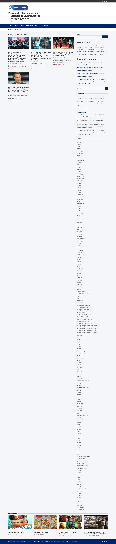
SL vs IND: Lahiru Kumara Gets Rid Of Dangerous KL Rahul (90, 47)
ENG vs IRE (79, 280)
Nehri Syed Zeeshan (81, 63)
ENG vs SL (79, 287)
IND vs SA (79, 348)
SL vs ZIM (79, 452)
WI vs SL (78, 481)
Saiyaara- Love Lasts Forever (16, 532)
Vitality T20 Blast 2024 (82, 468)
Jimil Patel (63, 57)
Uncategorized (80, 463)
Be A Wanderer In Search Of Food (42, 532)
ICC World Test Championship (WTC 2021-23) (87, 325)
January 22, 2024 (34, 61)
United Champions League (83, 465)
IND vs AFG (79, 339)
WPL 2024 (79, 483)
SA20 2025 (79, 431)
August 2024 (79, 183)
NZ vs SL (79, 399)
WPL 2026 (79, 486)
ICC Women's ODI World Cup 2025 (84, 319)
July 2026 (79, 142)
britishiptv (79, 73)
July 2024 (79, 185)
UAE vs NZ (79, 460)
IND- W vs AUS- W (81, 351)
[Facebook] (101, 1)
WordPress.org (80, 509)
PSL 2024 (79, 417)
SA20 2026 (79, 433)
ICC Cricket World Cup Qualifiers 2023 (85, 311)
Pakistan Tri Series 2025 (82, 415)
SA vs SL (78, 426)
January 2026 (80, 153)
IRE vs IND (79, 369)
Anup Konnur (18, 63)
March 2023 (79, 212)
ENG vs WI (79, 289)
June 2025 (79, 166)
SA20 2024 (79, 429)
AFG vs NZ (79, 224)
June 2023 (79, 208)
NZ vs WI (79, 401)
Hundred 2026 (80, 303)
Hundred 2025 (80, 302)
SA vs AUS (79, 421)
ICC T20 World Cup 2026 (82, 318)
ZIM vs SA (79, 497)
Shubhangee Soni (69, 535)
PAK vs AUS (79, 406)
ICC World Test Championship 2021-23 (85, 327)
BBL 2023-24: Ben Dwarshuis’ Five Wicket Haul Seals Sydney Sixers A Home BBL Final (63, 54)
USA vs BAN (79, 467)
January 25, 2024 (11, 63)
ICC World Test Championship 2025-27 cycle (87, 330)
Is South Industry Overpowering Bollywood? (95, 79)
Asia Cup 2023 (80, 233)
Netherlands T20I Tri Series (83, 387)
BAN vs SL (79, 261)
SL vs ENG (79, 444)
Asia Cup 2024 (80, 234)
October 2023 (80, 201)
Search (78, 34)
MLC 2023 (79, 382)
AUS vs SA (79, 247)
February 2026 (80, 151)
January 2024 (80, 196)
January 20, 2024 (56, 57)
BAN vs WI (79, 263)
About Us (37, 25)
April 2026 (79, 148)
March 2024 (79, 192)
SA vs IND (79, 422)
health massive (80, 79)
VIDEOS (22, 25)
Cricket (16, 25)
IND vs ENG (79, 344)
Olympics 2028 (80, 403)
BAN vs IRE (79, 252)
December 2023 (80, 198)
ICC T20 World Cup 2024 (82, 316)
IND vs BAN (79, 343)
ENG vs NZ (79, 282)
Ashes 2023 (79, 227)
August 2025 (79, 162)
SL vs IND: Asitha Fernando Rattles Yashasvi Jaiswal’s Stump (90, 46)
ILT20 (78, 334)
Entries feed (79, 505)
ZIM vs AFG (79, 490)
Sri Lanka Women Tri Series (83, 456)
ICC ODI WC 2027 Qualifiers (83, 312)
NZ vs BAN (79, 392)
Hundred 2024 (80, 300)
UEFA (78, 461)
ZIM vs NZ (79, 493)
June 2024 (79, 187)
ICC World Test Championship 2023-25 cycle (87, 328)
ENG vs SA (79, 286)
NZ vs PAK (79, 396)
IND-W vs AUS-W (80, 355)
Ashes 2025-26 (80, 229)
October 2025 (80, 158)
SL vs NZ (79, 447)
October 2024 (80, 180)
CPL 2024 (79, 272)
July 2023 (79, 206)
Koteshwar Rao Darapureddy (23, 93)
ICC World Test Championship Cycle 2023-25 (87, 332)
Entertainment (29, 25)
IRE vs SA (79, 373)
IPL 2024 (79, 360)
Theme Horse (61, 541)
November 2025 (80, 157)
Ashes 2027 (79, 231)
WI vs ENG (79, 476)
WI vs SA (79, 479)
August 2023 (79, 205)
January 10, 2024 (87, 535)
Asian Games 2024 (81, 240)
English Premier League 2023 (83, 293)
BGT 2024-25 (80, 268)
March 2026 (79, 150)
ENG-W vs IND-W (81, 291)
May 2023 (79, 210)
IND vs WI (79, 350)
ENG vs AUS (79, 277)
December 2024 (80, 176)
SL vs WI (78, 451)
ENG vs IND (79, 279)
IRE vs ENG (79, 367)
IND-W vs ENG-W (81, 357)
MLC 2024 (79, 383)
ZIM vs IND (79, 491)
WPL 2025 (79, 484)
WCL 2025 (79, 470)
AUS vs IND (79, 243)
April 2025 (79, 169)
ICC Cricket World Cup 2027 (83, 309)
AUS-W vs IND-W (80, 250)
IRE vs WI (79, 374)
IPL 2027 (79, 366)
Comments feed (80, 507)
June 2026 (79, 144)
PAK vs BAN (79, 408)
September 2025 (80, 160)
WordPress (76, 541)
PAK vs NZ (79, 412)
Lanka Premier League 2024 (83, 380)
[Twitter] (105, 1)
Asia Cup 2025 (80, 236)
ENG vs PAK (79, 284)
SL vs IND (79, 445)
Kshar (17, 534)
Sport (78, 454)
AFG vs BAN (79, 222)
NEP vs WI (79, 385)
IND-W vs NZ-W (80, 358)
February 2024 (80, 194)
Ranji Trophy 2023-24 (82, 419)
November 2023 (80, 199)
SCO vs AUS (79, 435)
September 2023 (80, 203)
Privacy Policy (45, 25)
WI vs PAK (79, 477)
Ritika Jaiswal (42, 534)
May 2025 (79, 167)
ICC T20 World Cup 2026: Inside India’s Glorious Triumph (90, 49)
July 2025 (79, 164)
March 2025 (79, 171)
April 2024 (79, 190)
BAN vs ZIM (79, 264)
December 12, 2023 (12, 93)
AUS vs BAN (79, 241)
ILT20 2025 (79, 335)
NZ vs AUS (79, 390)
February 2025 (80, 173)
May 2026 (79, 146)
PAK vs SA (79, 413)
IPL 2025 (79, 362)
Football (78, 296)
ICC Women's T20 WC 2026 (83, 321)
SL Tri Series (80, 436)
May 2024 (79, 189)
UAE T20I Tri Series (81, 458)
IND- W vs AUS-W (81, 353)
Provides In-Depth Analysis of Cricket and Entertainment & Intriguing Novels (24, 16)
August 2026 (79, 141)
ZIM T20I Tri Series (81, 488)
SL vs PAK (79, 449)
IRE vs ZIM (79, 376)
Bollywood (79, 270)
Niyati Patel (79, 67)
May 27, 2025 (36, 534)
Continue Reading (12, 68)
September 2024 (80, 182)
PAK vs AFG (79, 405)
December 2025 (80, 155)
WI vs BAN (79, 474)
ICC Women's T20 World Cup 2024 (84, 323)
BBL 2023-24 (10, 50)
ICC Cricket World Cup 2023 (83, 307)
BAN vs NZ (79, 254)
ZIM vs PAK (79, 495)
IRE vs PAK (79, 371)
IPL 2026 (79, 364)
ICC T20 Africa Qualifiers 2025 (84, 314)
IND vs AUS (79, 341)
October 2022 (80, 215)
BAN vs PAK (79, 256)
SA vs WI (79, 428)
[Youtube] (107, 1)
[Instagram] (103, 1)
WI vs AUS (79, 472)
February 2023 (80, 213)
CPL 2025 (79, 273)
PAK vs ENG (79, 410)
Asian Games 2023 (81, 238)
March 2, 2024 (61, 535)
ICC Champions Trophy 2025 (83, 305)
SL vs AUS (79, 440)
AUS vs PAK (79, 245)
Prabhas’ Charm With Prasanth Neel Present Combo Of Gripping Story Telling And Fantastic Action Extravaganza (95, 534)
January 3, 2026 (11, 534)
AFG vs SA (79, 225)
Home (11, 25)
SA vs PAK (79, 424)
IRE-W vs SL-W (80, 378)
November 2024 (80, 178)
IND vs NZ (79, 346)
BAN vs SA (79, 257)
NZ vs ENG (79, 394)
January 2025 (80, 174)
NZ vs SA (79, 398)
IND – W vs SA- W (81, 337)
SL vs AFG (79, 438)
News (78, 389)
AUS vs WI (79, 249)
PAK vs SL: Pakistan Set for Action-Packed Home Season (90, 54)
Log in (78, 503)
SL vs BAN (79, 442)
